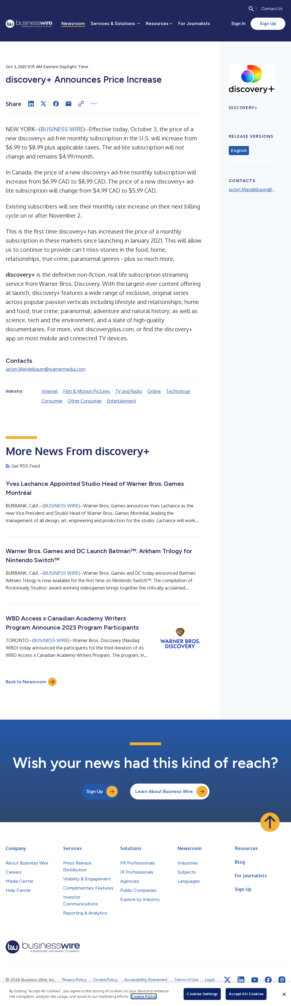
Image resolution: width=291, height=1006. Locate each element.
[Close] (284, 994)
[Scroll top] (270, 822)
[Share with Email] (68, 103)
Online (154, 391)
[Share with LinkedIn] (31, 103)
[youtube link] (254, 980)
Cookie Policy (143, 996)
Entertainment (121, 401)
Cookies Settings (202, 994)
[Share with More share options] (93, 103)
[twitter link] (227, 980)
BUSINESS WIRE (62, 129)
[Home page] (29, 24)
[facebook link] (268, 979)
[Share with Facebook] (56, 103)
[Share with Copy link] (81, 103)
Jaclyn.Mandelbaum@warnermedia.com (46, 369)
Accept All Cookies (246, 994)
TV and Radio (128, 391)
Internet (49, 391)
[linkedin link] (241, 979)
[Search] (251, 8)
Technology (178, 391)
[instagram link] (281, 979)
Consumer (52, 401)
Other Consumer (85, 401)
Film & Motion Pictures (86, 391)
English (239, 150)
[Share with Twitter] (43, 103)
